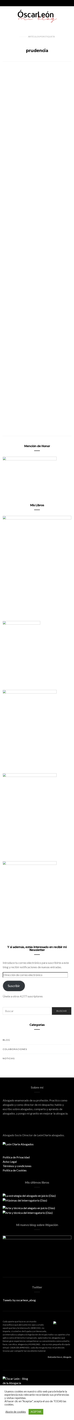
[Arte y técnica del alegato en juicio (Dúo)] (29, 1207)
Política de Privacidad (16, 1157)
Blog (6, 1040)
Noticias (9, 1058)
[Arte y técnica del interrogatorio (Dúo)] (28, 1212)
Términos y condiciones (17, 1166)
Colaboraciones (15, 1049)
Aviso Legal (10, 1161)
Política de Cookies (15, 1170)
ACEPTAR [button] (36, 1411)
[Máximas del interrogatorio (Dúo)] (25, 1200)
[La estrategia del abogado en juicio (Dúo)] (29, 1195)
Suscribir (14, 986)
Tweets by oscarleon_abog (19, 1300)
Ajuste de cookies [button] (15, 1411)
